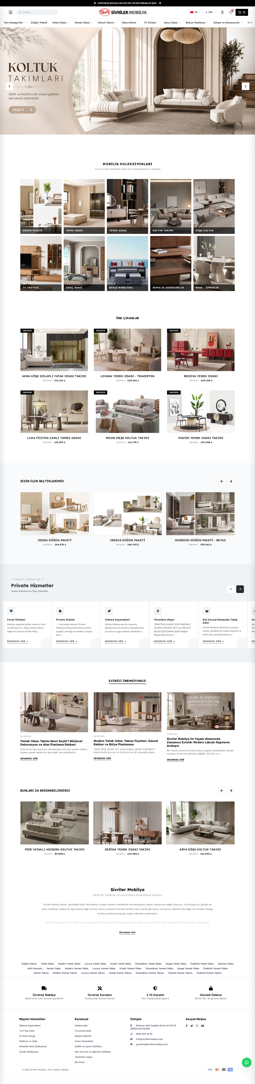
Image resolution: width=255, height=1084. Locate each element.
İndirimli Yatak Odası (202, 963)
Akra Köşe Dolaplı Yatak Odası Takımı (54, 376)
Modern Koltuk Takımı (65, 972)
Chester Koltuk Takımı (180, 972)
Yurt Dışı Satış (26, 1030)
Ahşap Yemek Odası (188, 968)
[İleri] (251, 22)
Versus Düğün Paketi (127, 540)
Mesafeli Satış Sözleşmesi (33, 1046)
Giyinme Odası (225, 963)
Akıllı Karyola (34, 968)
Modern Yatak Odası (69, 963)
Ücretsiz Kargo (27, 1036)
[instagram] (197, 1026)
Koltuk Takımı (41, 972)
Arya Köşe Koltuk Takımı (200, 849)
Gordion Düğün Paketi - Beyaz (200, 540)
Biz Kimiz (79, 1062)
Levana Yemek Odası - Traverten (127, 376)
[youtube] (202, 1026)
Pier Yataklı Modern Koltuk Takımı (54, 849)
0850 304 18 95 (143, 1033)
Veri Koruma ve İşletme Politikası (93, 1051)
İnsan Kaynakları (84, 1041)
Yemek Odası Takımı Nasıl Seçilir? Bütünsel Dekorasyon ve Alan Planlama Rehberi (51, 742)
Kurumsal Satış (83, 1030)
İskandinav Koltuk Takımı (150, 972)
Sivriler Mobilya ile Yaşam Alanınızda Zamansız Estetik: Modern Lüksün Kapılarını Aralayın (198, 742)
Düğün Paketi (29, 963)
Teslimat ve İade (28, 1041)
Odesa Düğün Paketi (54, 540)
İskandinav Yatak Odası (148, 963)
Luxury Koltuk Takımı (93, 972)
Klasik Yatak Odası (120, 963)
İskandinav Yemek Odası (159, 968)
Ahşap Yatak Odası (176, 963)
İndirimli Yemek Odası (215, 968)
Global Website (83, 1036)
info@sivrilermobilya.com (149, 1039)
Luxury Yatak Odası (95, 963)
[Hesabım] (222, 12)
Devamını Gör (29, 758)
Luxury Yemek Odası (103, 968)
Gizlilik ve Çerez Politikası (88, 1046)
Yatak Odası (47, 963)
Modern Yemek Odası (76, 968)
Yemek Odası (53, 968)
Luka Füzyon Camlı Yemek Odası (54, 438)
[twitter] (191, 1026)
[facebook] (187, 1026)
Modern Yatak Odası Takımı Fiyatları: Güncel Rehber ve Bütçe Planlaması (126, 742)
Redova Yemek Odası (201, 376)
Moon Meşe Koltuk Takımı (127, 438)
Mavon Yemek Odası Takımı (200, 438)
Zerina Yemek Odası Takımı (127, 849)
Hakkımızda (81, 1025)
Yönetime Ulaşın (83, 1057)
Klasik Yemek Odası (130, 968)
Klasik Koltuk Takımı (120, 972)
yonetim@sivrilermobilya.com (151, 1044)
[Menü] (10, 12)
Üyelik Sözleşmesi (29, 1051)
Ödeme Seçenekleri (30, 1025)
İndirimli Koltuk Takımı (209, 972)
